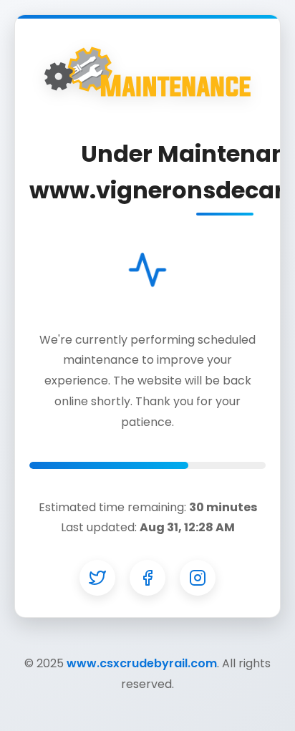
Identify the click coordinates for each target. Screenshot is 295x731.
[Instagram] (198, 578)
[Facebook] (147, 578)
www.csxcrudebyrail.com (142, 663)
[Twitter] (97, 578)
